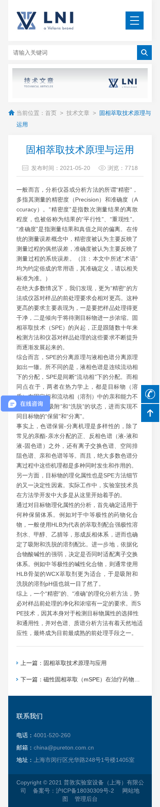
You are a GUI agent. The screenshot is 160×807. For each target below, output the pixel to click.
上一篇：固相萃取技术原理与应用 (64, 663)
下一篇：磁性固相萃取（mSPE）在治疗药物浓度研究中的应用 (82, 679)
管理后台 (86, 799)
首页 (51, 113)
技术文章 (77, 113)
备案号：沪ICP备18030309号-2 (74, 790)
